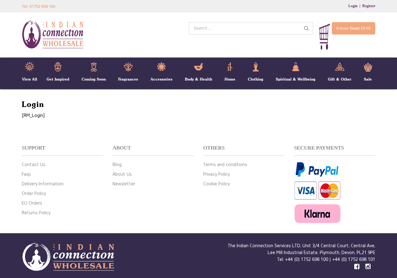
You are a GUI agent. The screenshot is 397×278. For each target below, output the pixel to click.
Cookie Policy (216, 184)
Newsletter (124, 184)
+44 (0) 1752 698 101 (353, 259)
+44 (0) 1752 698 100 (306, 259)
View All (29, 79)
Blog (117, 164)
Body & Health (198, 79)
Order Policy (34, 193)
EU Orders (32, 203)
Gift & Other (339, 79)
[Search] (306, 28)
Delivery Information (43, 184)
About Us (122, 174)
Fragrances (128, 79)
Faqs (26, 174)
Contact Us (33, 164)
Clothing (255, 79)
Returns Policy (36, 212)
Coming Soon (94, 79)
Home (230, 79)
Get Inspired (58, 79)
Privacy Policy (216, 174)
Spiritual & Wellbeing (295, 79)
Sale (368, 79)
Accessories (161, 79)
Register (368, 6)
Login (353, 6)
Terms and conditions (225, 164)
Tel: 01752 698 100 (38, 6)
